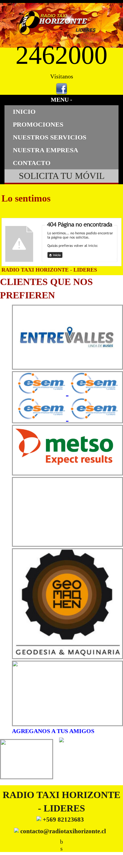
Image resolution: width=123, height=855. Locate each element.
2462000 (61, 55)
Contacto (31, 163)
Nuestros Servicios (49, 137)
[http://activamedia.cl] (114, 846)
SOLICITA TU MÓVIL (61, 176)
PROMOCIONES (38, 124)
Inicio (24, 111)
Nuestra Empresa (45, 150)
